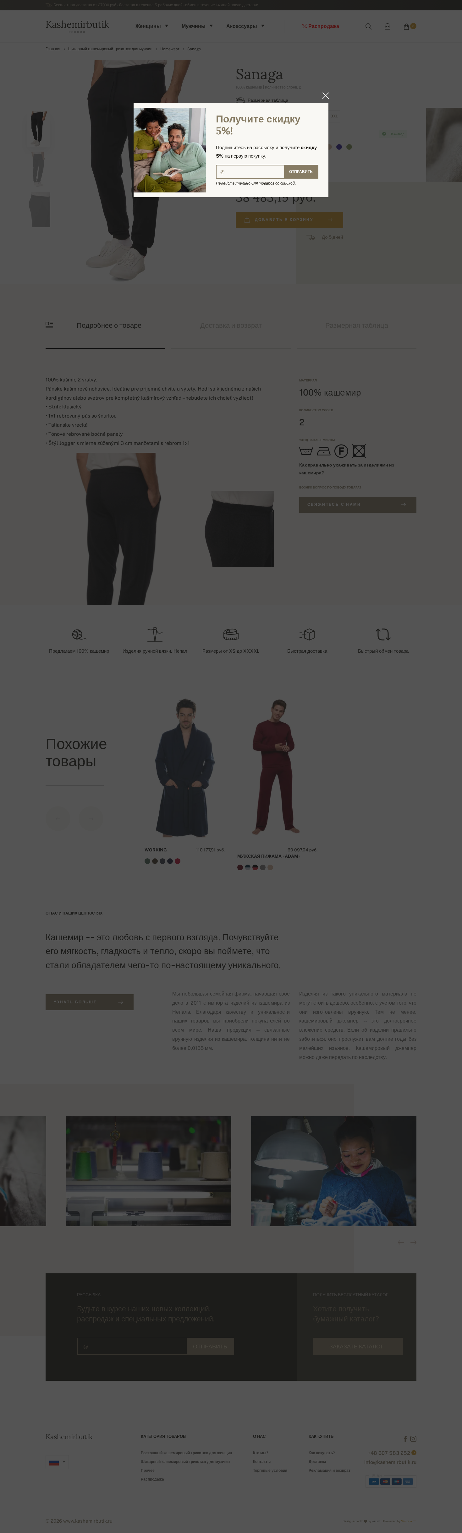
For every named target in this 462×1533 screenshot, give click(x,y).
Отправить (301, 172)
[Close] (323, 95)
